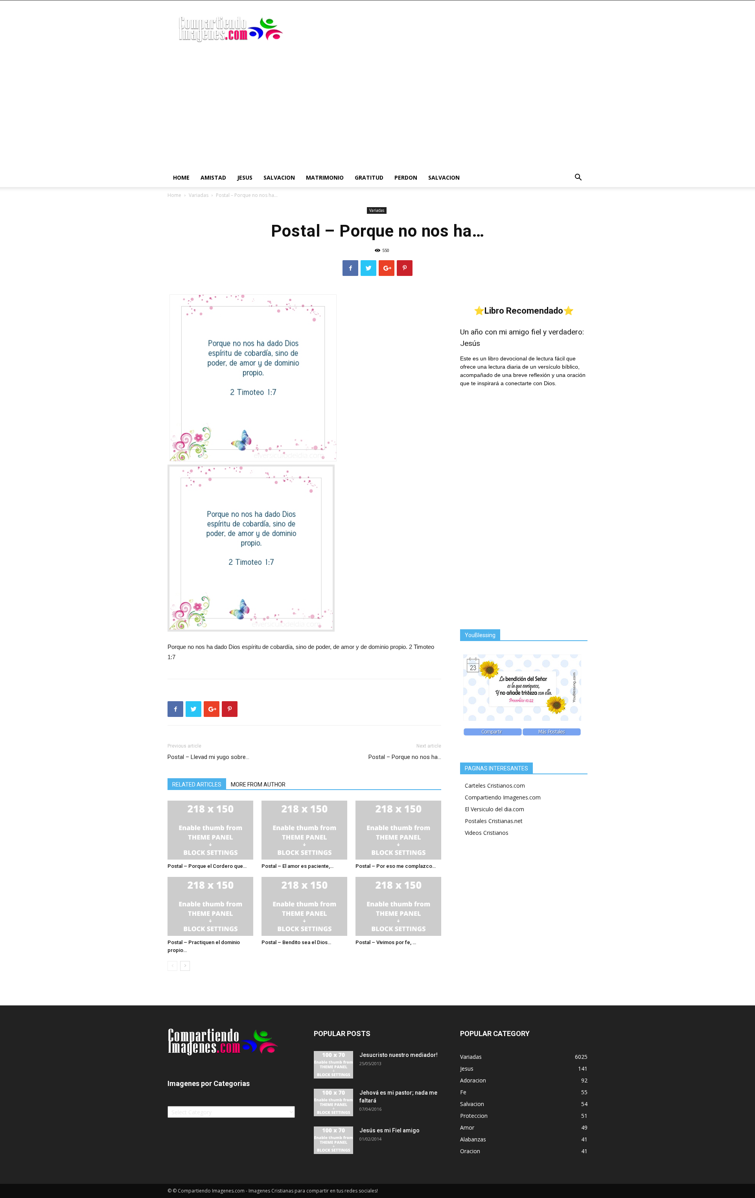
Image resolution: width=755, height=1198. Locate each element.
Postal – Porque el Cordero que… (207, 866)
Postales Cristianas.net (494, 821)
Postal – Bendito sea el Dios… (296, 942)
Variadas (198, 195)
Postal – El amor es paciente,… (297, 866)
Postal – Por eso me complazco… (395, 866)
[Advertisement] (377, 109)
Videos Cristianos (486, 832)
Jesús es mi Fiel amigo (389, 1130)
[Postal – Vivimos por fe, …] (398, 906)
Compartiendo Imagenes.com (503, 797)
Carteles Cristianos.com (495, 785)
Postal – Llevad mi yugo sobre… (208, 757)
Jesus (244, 177)
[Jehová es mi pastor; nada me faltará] (333, 1102)
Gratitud (369, 177)
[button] (578, 178)
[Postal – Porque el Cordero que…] (210, 830)
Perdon (405, 177)
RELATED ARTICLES (196, 784)
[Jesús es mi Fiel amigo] (333, 1140)
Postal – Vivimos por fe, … (385, 942)
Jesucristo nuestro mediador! (398, 1055)
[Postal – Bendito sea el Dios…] (304, 906)
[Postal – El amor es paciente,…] (304, 830)
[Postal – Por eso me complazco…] (398, 830)
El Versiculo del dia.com (494, 809)
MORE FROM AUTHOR (258, 784)
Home (181, 177)
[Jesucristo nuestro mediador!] (333, 1065)
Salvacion (279, 177)
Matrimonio (325, 177)
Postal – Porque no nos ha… (404, 757)
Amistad (213, 177)
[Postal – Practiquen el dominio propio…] (210, 906)
